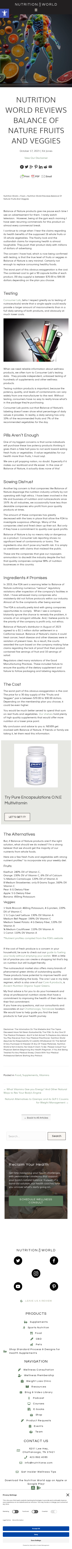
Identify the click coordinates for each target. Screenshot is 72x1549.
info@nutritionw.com (39, 1463)
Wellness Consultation (38, 1370)
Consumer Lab (12, 300)
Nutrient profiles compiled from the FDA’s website (34, 938)
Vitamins (44, 1075)
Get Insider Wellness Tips (38, 1472)
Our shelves (46, 714)
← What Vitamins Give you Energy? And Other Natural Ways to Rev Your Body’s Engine (35, 1090)
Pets (39, 1344)
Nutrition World (10, 196)
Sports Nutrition (38, 1327)
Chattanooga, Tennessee (39, 1008)
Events (38, 1426)
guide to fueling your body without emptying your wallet (34, 953)
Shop (39, 1415)
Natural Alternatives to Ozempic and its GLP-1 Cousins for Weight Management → (37, 1100)
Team (39, 1432)
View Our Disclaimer (36, 157)
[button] (4, 13)
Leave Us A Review (38, 1301)
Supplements (30, 1075)
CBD (39, 1339)
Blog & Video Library (39, 1392)
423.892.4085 (39, 1457)
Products (36, 1313)
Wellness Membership (39, 1375)
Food (22, 196)
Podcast (38, 1398)
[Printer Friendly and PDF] (36, 176)
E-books (38, 1409)
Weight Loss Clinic (38, 1381)
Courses (38, 1403)
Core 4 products (52, 982)
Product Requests (38, 1420)
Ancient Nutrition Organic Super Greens (26, 985)
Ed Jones (47, 150)
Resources (38, 1387)
